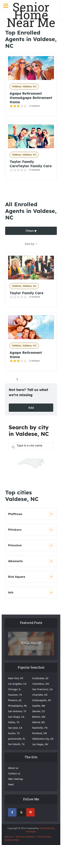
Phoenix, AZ (15, 700)
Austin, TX (14, 733)
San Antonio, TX (17, 711)
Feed (11, 784)
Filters (29, 231)
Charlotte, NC (40, 694)
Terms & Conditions (26, 836)
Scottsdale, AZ (40, 678)
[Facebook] (12, 812)
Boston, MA (38, 716)
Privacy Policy (44, 836)
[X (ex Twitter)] (21, 812)
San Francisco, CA (42, 689)
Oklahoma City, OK (43, 738)
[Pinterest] (30, 812)
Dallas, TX (13, 722)
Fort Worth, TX (16, 744)
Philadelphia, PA (17, 705)
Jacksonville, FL (16, 738)
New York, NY (15, 678)
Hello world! (31, 642)
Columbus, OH (40, 683)
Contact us (14, 773)
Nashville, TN (40, 727)
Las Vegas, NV (40, 744)
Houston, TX (15, 694)
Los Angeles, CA (17, 683)
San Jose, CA (15, 727)
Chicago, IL (14, 689)
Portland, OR (39, 733)
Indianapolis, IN (41, 700)
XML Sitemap (15, 779)
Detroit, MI (38, 722)
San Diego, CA (16, 716)
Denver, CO (38, 711)
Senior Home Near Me (31, 14)
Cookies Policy (11, 839)
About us (13, 768)
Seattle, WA (38, 705)
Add (31, 407)
